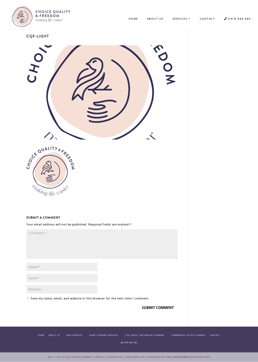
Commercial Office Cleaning (188, 335)
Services (180, 18)
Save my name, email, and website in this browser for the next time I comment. (90, 298)
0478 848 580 (239, 18)
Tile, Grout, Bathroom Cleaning (144, 335)
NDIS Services (74, 335)
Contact (207, 18)
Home (133, 18)
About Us (155, 18)
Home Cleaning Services (103, 335)
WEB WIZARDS (181, 357)
